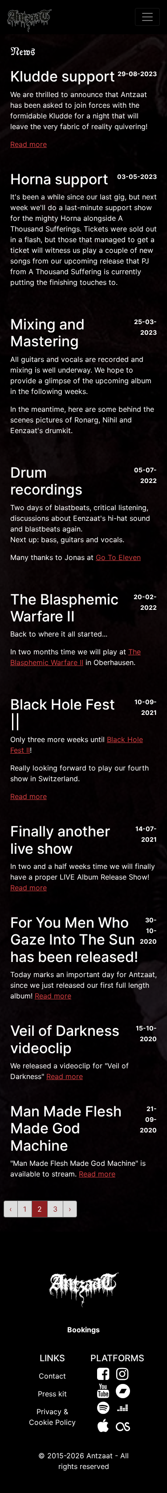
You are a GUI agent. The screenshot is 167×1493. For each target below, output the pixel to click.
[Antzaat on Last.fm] (123, 1428)
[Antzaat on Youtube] (103, 1393)
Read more (28, 144)
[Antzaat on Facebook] (103, 1376)
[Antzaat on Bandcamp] (123, 1393)
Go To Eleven (118, 557)
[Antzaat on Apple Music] (103, 1428)
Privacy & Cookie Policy (52, 1417)
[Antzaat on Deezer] (122, 1410)
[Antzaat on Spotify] (103, 1410)
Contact (52, 1375)
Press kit (52, 1393)
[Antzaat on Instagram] (122, 1376)
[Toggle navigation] (147, 17)
